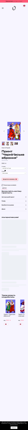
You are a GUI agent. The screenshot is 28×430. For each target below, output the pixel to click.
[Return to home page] (14, 8)
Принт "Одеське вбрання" (9, 315)
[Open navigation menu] (2, 8)
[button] (6, 147)
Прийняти (14, 427)
